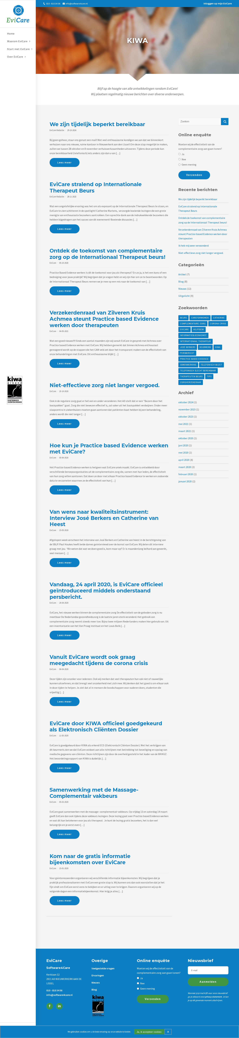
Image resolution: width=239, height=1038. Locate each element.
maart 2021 (184, 431)
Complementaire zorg (193, 323)
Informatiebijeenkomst (193, 335)
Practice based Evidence (194, 358)
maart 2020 (184, 467)
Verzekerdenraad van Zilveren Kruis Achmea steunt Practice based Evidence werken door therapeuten (202, 234)
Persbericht (187, 353)
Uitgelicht (184, 295)
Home (11, 33)
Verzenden (194, 175)
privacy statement (213, 996)
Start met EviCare (18, 49)
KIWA (217, 347)
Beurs (183, 317)
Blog (181, 281)
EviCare (184, 329)
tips (209, 376)
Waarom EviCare (17, 41)
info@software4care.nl (76, 3)
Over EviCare (15, 56)
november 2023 (186, 409)
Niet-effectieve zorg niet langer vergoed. (200, 252)
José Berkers (187, 347)
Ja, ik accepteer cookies (149, 1032)
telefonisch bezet (211, 364)
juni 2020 (183, 445)
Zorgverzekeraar (190, 382)
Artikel (182, 274)
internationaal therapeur (195, 341)
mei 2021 (183, 424)
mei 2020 (183, 452)
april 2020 (183, 459)
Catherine (219, 317)
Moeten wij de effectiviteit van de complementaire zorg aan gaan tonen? (200, 146)
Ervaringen (98, 975)
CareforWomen (200, 317)
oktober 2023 (185, 416)
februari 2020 (185, 474)
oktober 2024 (185, 402)
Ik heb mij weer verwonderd (193, 245)
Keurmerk (205, 347)
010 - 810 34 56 (53, 3)
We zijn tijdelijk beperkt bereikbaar (197, 199)
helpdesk (198, 329)
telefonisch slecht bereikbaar (198, 370)
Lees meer (64, 162)
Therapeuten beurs (191, 376)
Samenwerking (188, 364)
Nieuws (182, 288)
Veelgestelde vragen (103, 968)
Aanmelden (208, 981)
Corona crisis (218, 323)
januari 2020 (185, 481)
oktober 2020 (185, 438)
